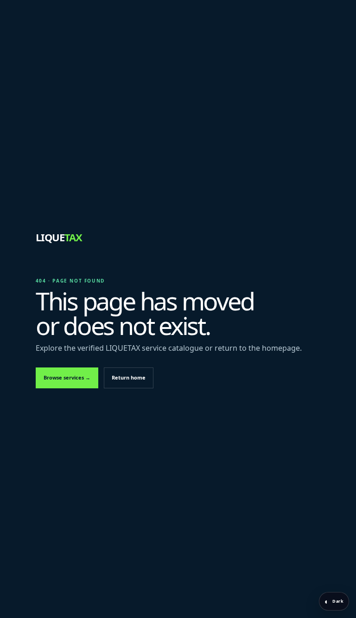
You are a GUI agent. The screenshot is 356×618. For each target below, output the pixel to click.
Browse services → (67, 377)
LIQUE (59, 237)
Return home (129, 377)
